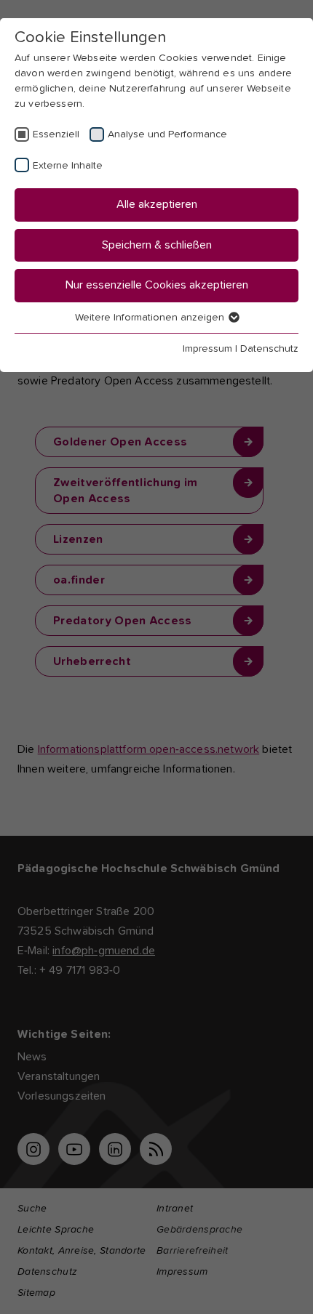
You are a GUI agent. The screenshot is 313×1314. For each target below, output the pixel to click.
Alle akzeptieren (156, 204)
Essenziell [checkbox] (56, 134)
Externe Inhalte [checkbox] (68, 166)
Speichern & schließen (157, 245)
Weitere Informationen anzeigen (151, 318)
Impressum (207, 349)
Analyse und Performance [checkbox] (167, 134)
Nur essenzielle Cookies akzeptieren (157, 285)
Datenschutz (269, 349)
